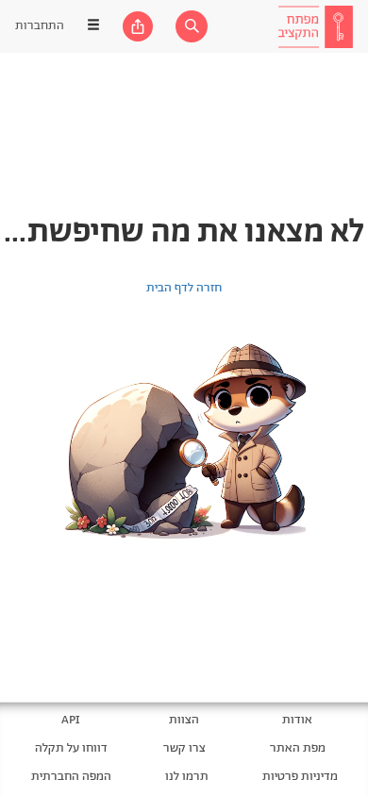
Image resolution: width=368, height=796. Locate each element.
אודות (297, 720)
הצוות (184, 720)
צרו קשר (184, 748)
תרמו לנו (187, 777)
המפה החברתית (71, 777)
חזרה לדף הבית (184, 288)
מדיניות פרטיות (300, 777)
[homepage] (315, 26)
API (70, 720)
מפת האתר (298, 748)
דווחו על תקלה (71, 748)
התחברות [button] (39, 26)
